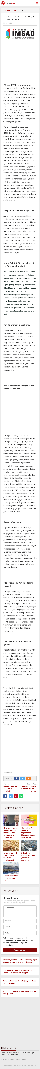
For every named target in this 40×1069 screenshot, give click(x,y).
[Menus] (37, 3)
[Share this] (5, 796)
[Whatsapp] (21, 796)
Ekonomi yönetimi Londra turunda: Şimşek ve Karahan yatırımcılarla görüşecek (11, 832)
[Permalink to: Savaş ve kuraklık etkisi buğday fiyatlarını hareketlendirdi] (11, 845)
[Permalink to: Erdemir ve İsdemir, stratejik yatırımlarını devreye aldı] (29, 845)
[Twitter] (23, 778)
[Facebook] (17, 778)
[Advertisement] (20, 62)
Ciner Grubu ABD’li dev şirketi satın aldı (10, 878)
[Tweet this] (11, 796)
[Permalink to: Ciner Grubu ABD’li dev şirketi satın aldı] (11, 868)
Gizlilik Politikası (21, 1059)
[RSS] (29, 778)
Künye (12, 1059)
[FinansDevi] (8, 3)
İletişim (5, 1059)
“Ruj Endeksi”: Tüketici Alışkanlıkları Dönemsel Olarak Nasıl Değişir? (28, 832)
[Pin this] (16, 796)
